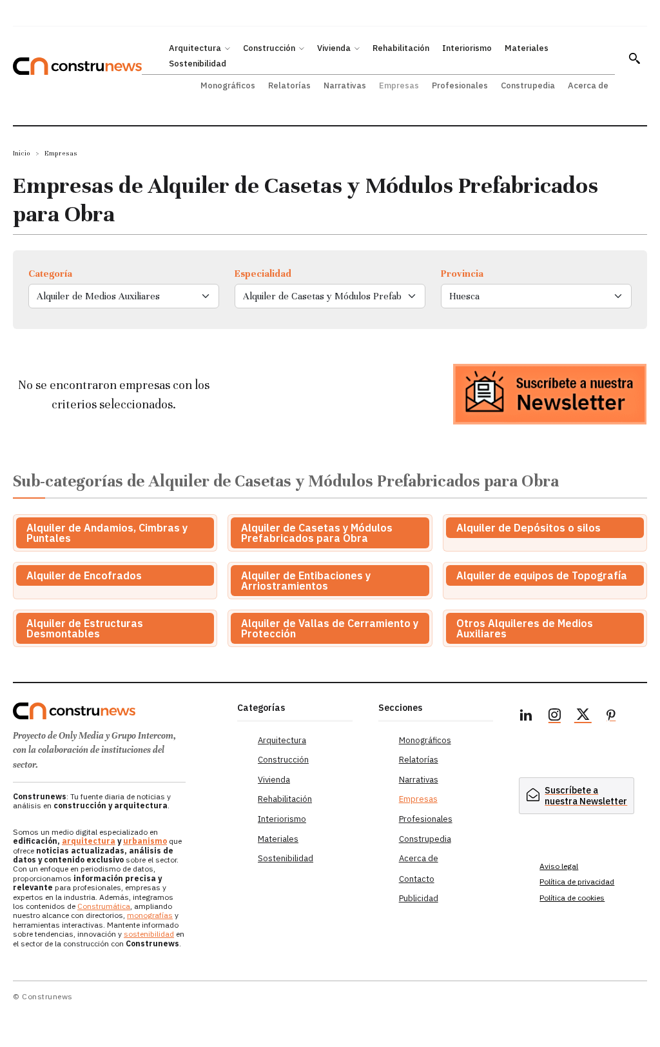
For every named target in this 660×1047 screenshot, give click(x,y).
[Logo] (118, 711)
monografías (150, 915)
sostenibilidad (149, 934)
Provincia (462, 273)
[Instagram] (554, 717)
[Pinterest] (611, 717)
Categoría (50, 273)
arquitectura (88, 841)
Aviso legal (558, 866)
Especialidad (263, 273)
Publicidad (418, 898)
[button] (634, 58)
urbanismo (145, 841)
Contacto (416, 878)
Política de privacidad (576, 881)
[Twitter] (582, 717)
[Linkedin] (526, 717)
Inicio (21, 153)
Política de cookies (572, 897)
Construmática (103, 906)
